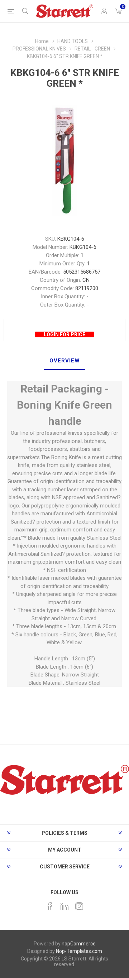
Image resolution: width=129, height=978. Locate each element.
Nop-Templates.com (79, 951)
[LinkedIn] (64, 906)
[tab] (64, 361)
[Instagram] (79, 906)
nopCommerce (79, 943)
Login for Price (64, 334)
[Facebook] (50, 906)
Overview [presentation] (64, 360)
